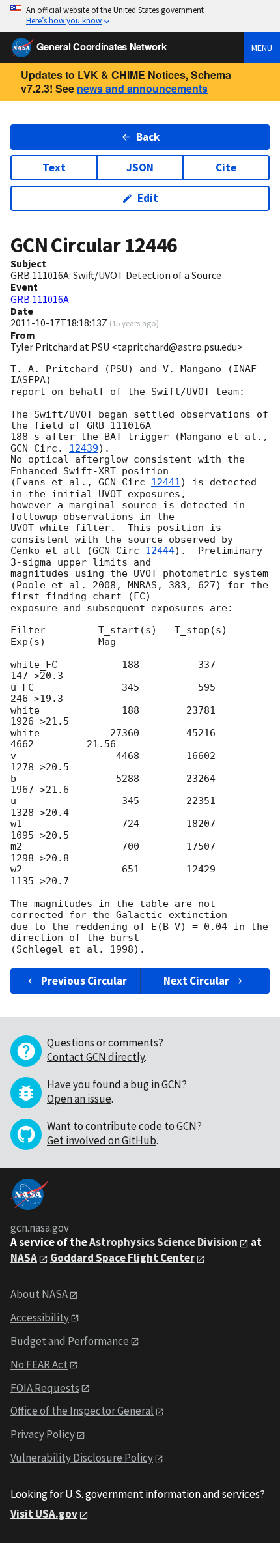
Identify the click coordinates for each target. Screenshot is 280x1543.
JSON (140, 167)
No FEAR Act (39, 1364)
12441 (165, 482)
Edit (147, 198)
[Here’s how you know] (140, 16)
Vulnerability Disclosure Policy (81, 1457)
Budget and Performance (69, 1341)
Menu (261, 47)
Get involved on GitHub (101, 1140)
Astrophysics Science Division (163, 1242)
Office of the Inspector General (82, 1411)
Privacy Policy (42, 1434)
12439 (83, 448)
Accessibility (39, 1317)
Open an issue (79, 1098)
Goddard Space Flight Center (122, 1257)
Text (54, 167)
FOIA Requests (44, 1388)
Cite (226, 167)
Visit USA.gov (43, 1514)
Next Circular (196, 980)
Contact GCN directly (96, 1057)
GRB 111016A (39, 299)
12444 (160, 550)
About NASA (39, 1294)
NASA (23, 1257)
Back (148, 137)
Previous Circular (84, 980)
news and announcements (142, 88)
